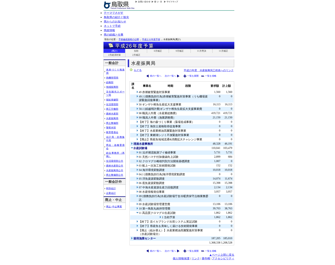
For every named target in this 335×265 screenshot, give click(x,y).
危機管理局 (112, 77)
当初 (136, 51)
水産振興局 (112, 118)
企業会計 (111, 193)
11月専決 (201, 51)
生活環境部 (112, 104)
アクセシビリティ (223, 258)
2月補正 (136, 55)
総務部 (109, 82)
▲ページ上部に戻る (221, 254)
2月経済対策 (114, 55)
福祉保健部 (112, 99)
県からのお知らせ (115, 21)
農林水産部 (112, 113)
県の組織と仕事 (113, 34)
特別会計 (111, 188)
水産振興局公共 (114, 170)
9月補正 (180, 51)
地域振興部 (112, 87)
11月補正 (223, 51)
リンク (195, 258)
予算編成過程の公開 (128, 39)
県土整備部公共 (114, 175)
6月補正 (158, 51)
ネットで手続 (112, 25)
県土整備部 (112, 123)
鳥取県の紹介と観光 (116, 17)
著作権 (206, 258)
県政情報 (109, 30)
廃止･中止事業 (114, 206)
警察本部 (111, 127)
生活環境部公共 (114, 161)
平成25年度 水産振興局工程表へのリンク (209, 70)
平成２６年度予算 (151, 39)
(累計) (114, 51)
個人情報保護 (181, 258)
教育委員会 (112, 132)
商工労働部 (112, 109)
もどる (138, 70)
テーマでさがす (113, 12)
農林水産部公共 (114, 165)
